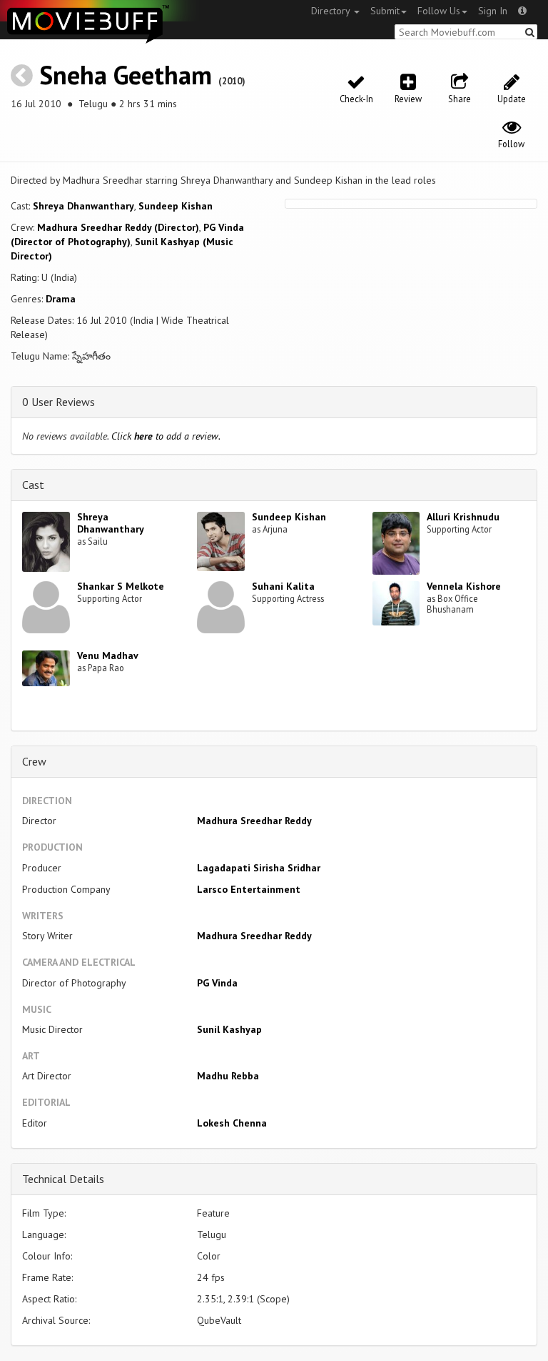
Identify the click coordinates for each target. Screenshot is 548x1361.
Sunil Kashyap (229, 1029)
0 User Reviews (58, 402)
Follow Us (438, 10)
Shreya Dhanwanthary (83, 205)
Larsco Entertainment (248, 889)
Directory (331, 10)
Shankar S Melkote (120, 586)
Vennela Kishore (464, 586)
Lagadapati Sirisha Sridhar (258, 867)
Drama (61, 298)
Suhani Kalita (283, 586)
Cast (33, 484)
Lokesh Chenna (232, 1123)
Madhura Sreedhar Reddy (254, 820)
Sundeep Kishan (175, 205)
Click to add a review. (165, 436)
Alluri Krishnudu (463, 516)
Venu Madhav (107, 655)
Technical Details (63, 1179)
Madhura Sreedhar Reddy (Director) (118, 227)
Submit (385, 10)
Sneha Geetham (125, 74)
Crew (34, 761)
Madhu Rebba (228, 1075)
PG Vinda (217, 982)
